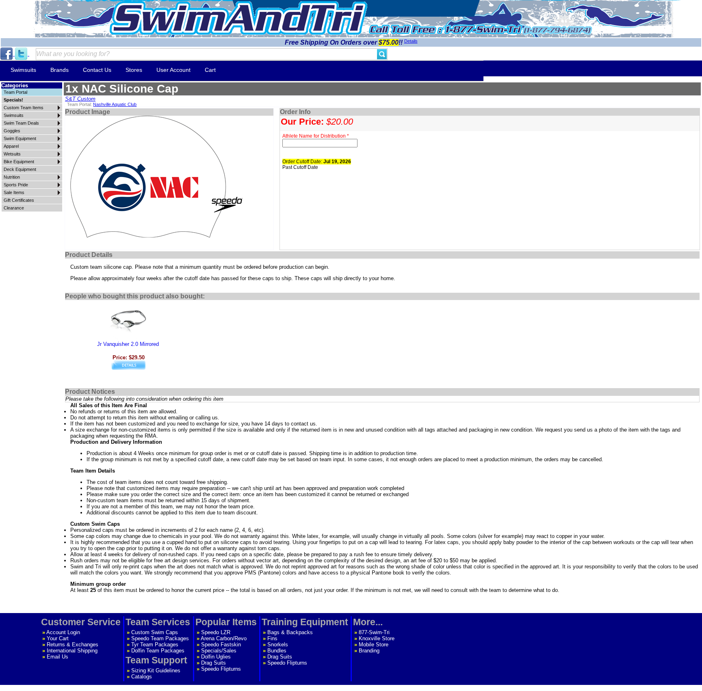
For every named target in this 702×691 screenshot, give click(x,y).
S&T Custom (80, 99)
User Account (173, 70)
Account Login (63, 632)
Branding (369, 651)
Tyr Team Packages (154, 644)
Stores (134, 70)
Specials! (13, 99)
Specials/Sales (218, 651)
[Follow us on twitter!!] (22, 54)
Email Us (57, 657)
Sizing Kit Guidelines (155, 670)
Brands (59, 70)
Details (411, 41)
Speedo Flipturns (221, 669)
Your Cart (58, 638)
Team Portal (15, 92)
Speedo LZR (215, 632)
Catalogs (141, 677)
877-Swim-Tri (374, 632)
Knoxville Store (376, 638)
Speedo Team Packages (160, 638)
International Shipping (72, 651)
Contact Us (97, 70)
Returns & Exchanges (72, 644)
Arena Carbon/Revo (224, 638)
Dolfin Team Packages (157, 651)
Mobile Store (373, 644)
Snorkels (277, 644)
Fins (272, 638)
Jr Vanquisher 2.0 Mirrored (128, 344)
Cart (210, 70)
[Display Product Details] (128, 368)
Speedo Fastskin (221, 644)
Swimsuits (23, 70)
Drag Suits (213, 663)
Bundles (276, 651)
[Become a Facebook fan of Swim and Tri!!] (7, 54)
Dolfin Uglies (216, 657)
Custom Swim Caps (154, 632)
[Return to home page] (238, 18)
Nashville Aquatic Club (114, 104)
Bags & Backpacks (290, 632)
